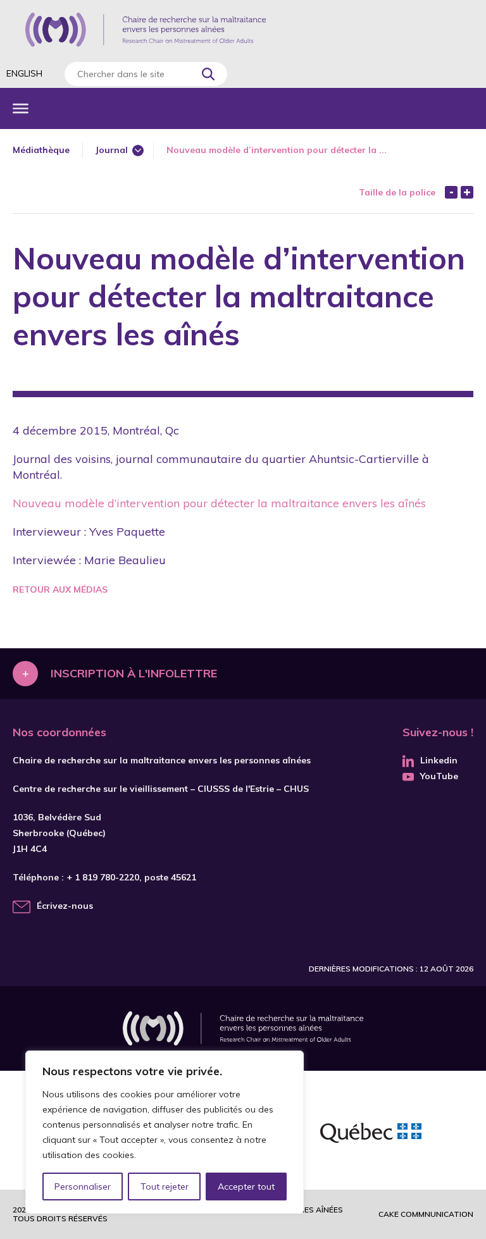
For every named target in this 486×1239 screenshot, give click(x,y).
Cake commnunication (425, 1214)
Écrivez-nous (65, 905)
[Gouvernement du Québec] (371, 1134)
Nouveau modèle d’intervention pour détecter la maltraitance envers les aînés (219, 503)
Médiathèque (41, 150)
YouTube (439, 776)
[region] (164, 1132)
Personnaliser (82, 1186)
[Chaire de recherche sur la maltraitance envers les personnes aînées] (145, 30)
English (24, 73)
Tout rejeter (164, 1186)
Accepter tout (246, 1186)
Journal (112, 150)
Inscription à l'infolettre (134, 673)
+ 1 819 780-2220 (102, 877)
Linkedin (439, 760)
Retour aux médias (60, 589)
